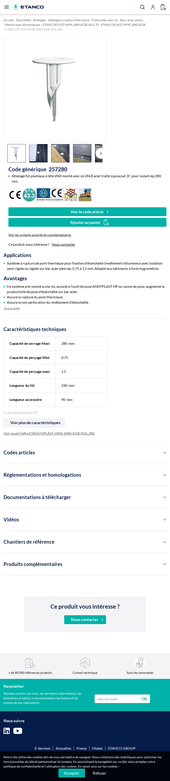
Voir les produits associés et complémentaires (39, 235)
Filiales (97, 748)
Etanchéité (23, 20)
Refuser (99, 773)
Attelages (39, 20)
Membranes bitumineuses (23, 25)
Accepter (71, 773)
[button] (101, 153)
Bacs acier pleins (131, 20)
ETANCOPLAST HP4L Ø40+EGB (123, 25)
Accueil (9, 20)
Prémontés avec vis (105, 20)
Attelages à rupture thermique (68, 20)
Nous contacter (63, 244)
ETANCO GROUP (121, 748)
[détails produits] (164, 452)
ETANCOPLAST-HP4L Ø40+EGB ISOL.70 (71, 25)
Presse (82, 748)
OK (144, 698)
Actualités (63, 748)
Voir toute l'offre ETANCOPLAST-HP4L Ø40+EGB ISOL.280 (49, 433)
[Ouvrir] (7, 7)
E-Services (42, 748)
